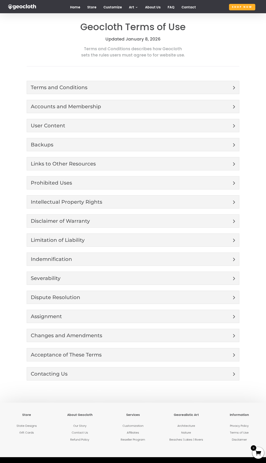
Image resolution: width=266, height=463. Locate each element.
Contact (188, 8)
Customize (112, 8)
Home (75, 8)
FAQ (171, 8)
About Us (153, 8)
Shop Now (242, 7)
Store (91, 8)
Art (131, 8)
